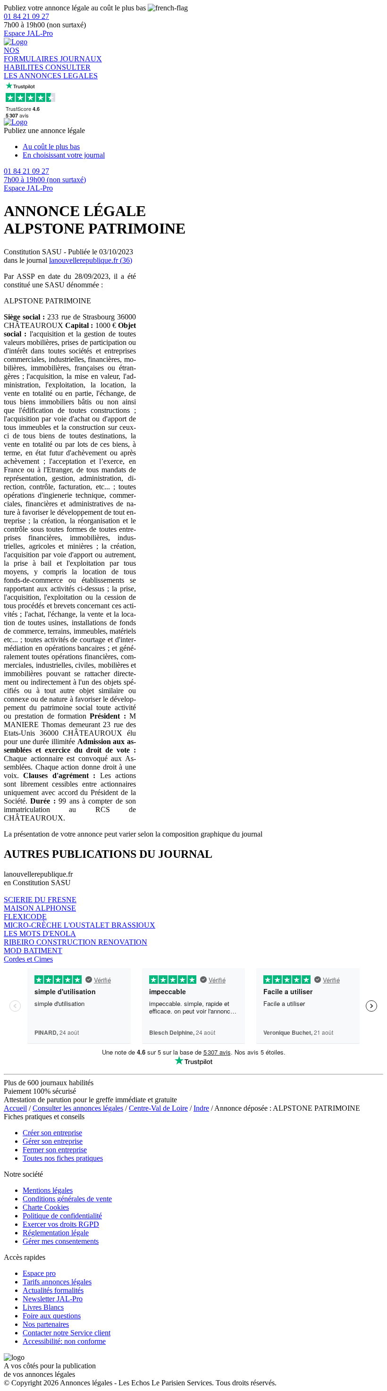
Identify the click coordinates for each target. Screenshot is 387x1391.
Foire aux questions (52, 1316)
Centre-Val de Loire (158, 1108)
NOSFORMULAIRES (32, 54)
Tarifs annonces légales (57, 1282)
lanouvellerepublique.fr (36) (90, 260)
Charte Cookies (46, 1207)
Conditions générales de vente (67, 1199)
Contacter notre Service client (66, 1333)
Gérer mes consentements (61, 1241)
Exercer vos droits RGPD (61, 1224)
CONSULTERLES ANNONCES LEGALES (51, 71)
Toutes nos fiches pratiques (63, 1158)
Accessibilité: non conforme (64, 1341)
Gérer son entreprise (53, 1141)
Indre (201, 1108)
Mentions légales (48, 1190)
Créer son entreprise (52, 1133)
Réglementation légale (56, 1233)
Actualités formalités (53, 1290)
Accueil (15, 1108)
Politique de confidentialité (62, 1216)
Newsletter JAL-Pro (53, 1299)
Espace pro (39, 1273)
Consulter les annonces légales (78, 1108)
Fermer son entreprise (55, 1150)
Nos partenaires (46, 1324)
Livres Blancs (43, 1307)
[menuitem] (203, 146)
